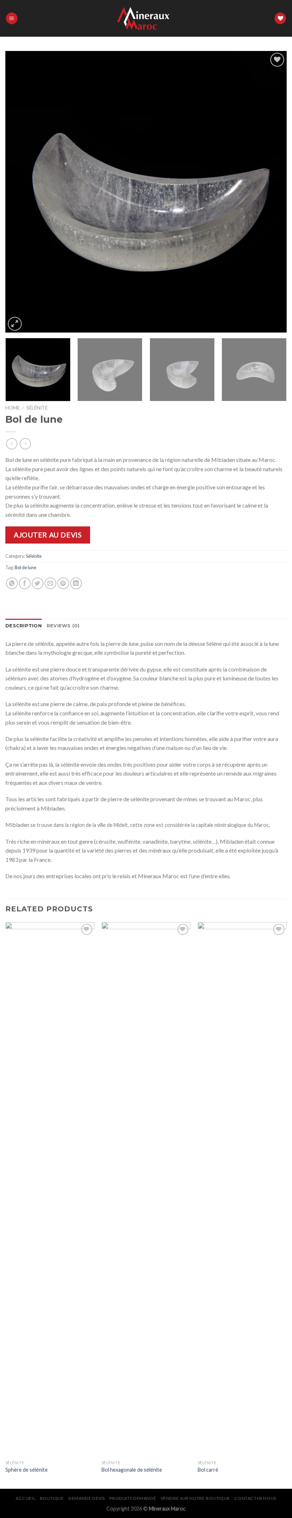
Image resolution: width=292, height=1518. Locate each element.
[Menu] (11, 18)
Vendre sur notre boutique (195, 1498)
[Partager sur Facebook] (25, 583)
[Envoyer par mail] (50, 583)
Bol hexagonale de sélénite (131, 1470)
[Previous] (20, 192)
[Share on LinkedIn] (76, 583)
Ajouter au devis (48, 535)
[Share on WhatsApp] (12, 583)
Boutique (52, 1498)
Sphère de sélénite (26, 1470)
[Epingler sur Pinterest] (63, 583)
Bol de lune (25, 567)
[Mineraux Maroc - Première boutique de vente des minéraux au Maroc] (146, 18)
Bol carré (208, 1470)
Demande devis (86, 1498)
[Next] (272, 192)
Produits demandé (132, 1498)
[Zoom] (15, 324)
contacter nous (255, 1498)
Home (12, 408)
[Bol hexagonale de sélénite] (146, 1189)
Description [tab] (23, 625)
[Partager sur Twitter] (37, 583)
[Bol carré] (242, 1189)
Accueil (25, 1498)
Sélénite (37, 408)
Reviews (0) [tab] (63, 625)
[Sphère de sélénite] (49, 1189)
